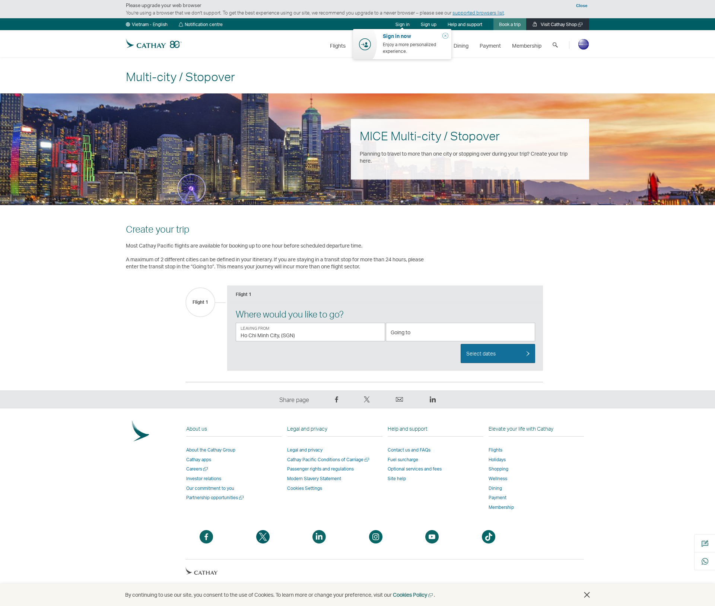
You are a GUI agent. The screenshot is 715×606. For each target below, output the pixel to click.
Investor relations (203, 478)
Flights (495, 450)
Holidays (497, 459)
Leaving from (255, 328)
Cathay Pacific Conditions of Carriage (328, 459)
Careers (197, 469)
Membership (501, 507)
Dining (495, 488)
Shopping (498, 469)
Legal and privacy (304, 450)
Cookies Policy (413, 594)
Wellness (498, 478)
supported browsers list (478, 13)
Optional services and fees (415, 469)
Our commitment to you (210, 488)
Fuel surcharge (403, 459)
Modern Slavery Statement (314, 478)
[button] (146, 24)
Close (581, 5)
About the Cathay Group (210, 450)
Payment (497, 497)
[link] (428, 24)
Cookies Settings (304, 488)
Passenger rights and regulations (320, 469)
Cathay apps (198, 459)
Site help (397, 478)
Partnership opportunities (215, 497)
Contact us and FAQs (409, 450)
